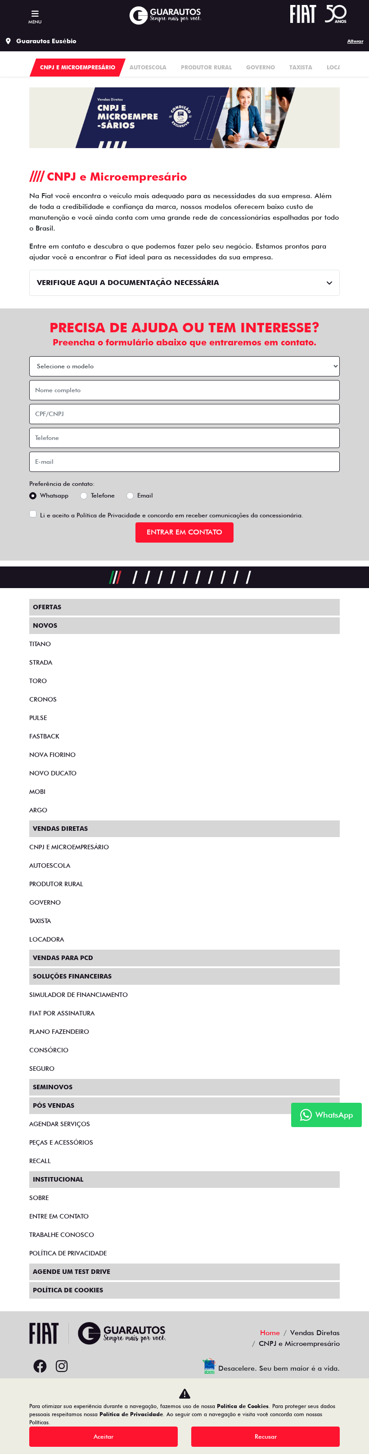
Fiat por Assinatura (61, 1013)
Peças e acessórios (61, 1142)
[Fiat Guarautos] (165, 15)
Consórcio (48, 1050)
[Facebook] (40, 1366)
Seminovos (52, 1087)
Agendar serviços (59, 1124)
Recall (40, 1160)
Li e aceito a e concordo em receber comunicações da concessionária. (171, 515)
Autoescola (49, 865)
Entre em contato (59, 1216)
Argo (38, 810)
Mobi (37, 791)
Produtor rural (56, 884)
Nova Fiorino (52, 754)
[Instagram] (61, 1366)
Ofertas (47, 607)
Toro (38, 680)
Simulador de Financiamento (78, 994)
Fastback (44, 736)
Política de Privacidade (108, 515)
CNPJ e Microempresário (69, 847)
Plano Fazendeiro (59, 1031)
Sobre (39, 1197)
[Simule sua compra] (83, 1366)
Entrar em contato (184, 532)
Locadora (46, 939)
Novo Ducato (52, 773)
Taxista (40, 920)
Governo (45, 902)
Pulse (38, 717)
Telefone (103, 495)
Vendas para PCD (63, 957)
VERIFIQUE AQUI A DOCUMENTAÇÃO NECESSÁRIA (128, 282)
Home (270, 1332)
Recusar (266, 1436)
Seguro (41, 1068)
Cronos (43, 699)
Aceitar (103, 1436)
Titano (40, 644)
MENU (34, 21)
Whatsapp (54, 495)
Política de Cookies (68, 1290)
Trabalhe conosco (61, 1234)
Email (145, 495)
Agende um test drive (71, 1271)
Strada (40, 662)
